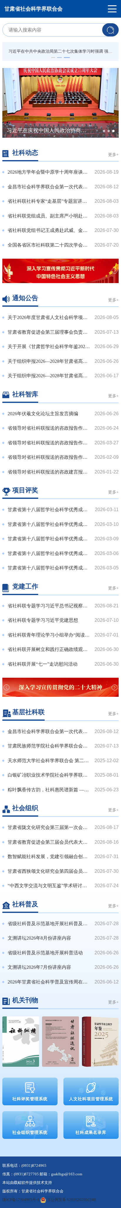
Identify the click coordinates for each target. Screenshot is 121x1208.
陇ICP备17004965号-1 (20, 1199)
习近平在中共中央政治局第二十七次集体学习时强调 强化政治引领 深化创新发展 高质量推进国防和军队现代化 (60, 51)
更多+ (113, 154)
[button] (53, 57)
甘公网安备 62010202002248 (71, 1199)
